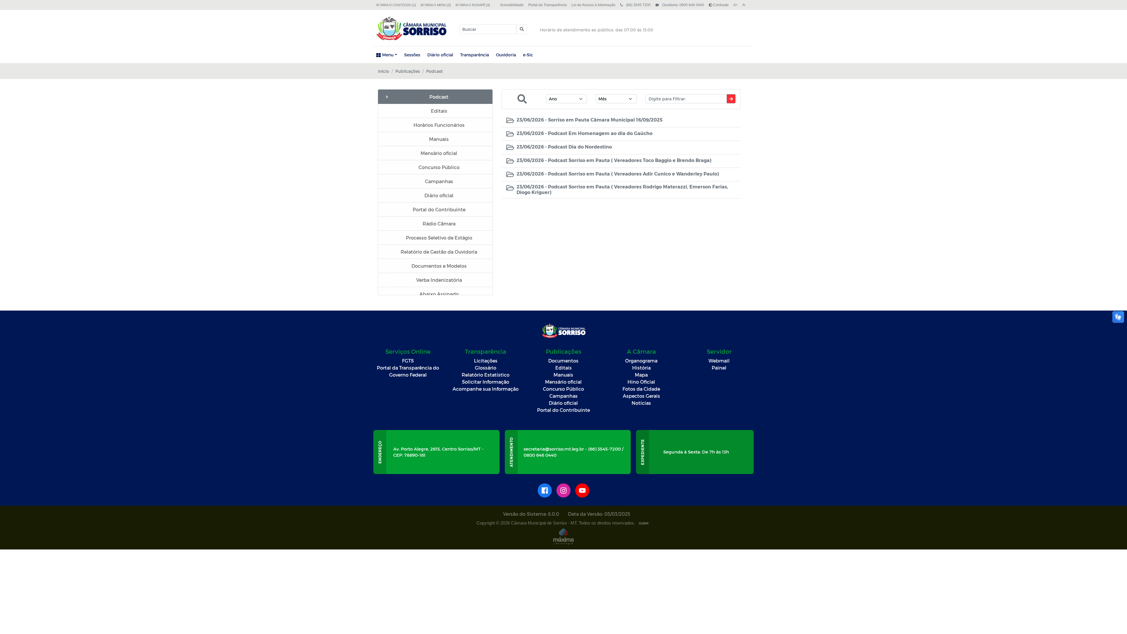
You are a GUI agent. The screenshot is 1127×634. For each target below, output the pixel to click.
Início (383, 71)
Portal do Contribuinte (563, 410)
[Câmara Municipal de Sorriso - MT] (411, 28)
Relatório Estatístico (485, 374)
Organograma (641, 360)
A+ (735, 5)
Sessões (412, 54)
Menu (388, 54)
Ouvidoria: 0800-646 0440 (682, 5)
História (641, 367)
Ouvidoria (506, 54)
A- (744, 5)
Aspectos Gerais (641, 396)
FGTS (408, 360)
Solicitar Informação (485, 382)
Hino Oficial (641, 382)
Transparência (474, 54)
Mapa (641, 374)
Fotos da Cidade (641, 389)
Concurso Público (563, 389)
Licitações (485, 360)
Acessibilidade (512, 5)
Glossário (485, 367)
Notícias (641, 403)
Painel (719, 367)
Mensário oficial (563, 382)
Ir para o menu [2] (436, 5)
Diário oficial (440, 54)
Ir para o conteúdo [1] (396, 5)
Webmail (719, 360)
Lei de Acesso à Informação (593, 5)
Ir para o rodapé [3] (472, 5)
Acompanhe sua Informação (486, 389)
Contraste (720, 5)
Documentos (563, 360)
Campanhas (563, 396)
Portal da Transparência (547, 5)
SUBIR (644, 523)
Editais (563, 367)
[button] (521, 29)
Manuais (563, 374)
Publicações (407, 71)
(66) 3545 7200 (638, 5)
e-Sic (528, 54)
